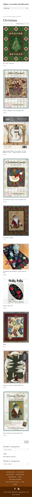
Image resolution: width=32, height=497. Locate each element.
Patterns (15, 484)
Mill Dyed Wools (12, 477)
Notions (20, 477)
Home (4, 16)
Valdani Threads (10, 474)
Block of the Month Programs (13, 481)
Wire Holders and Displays (15, 479)
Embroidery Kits (20, 472)
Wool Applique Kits (10, 472)
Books (23, 481)
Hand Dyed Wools (20, 474)
